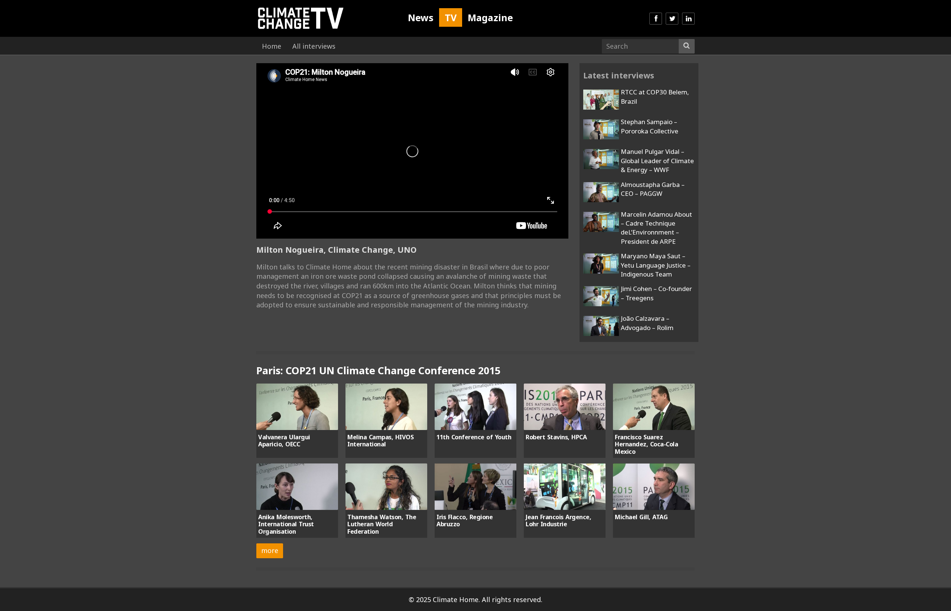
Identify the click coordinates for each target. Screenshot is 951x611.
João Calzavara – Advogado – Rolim (647, 323)
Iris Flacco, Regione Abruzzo (464, 520)
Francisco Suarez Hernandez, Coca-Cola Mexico (646, 444)
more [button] (269, 550)
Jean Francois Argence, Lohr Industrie (558, 520)
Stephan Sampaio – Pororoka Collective (649, 126)
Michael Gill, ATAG (641, 517)
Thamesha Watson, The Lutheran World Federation (381, 524)
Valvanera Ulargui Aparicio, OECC (284, 440)
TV (451, 17)
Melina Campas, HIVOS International (380, 440)
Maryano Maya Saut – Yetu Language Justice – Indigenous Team (656, 265)
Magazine (490, 17)
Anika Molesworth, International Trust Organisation (286, 524)
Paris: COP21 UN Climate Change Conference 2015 (378, 370)
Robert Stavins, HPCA (556, 437)
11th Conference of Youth (473, 437)
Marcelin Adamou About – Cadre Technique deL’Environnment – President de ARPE (656, 228)
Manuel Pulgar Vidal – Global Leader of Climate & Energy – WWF (657, 160)
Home (271, 46)
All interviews (313, 46)
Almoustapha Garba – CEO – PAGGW (653, 189)
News (421, 17)
